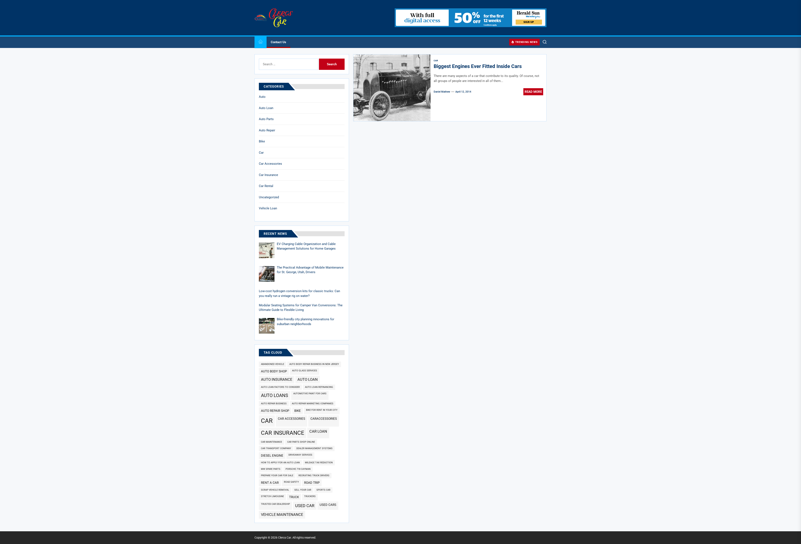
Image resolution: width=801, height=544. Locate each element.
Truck (294, 497)
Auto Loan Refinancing (319, 387)
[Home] (260, 42)
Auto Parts (266, 119)
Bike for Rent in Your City (322, 410)
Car (261, 153)
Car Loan (318, 431)
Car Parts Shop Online (301, 442)
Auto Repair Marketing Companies (312, 403)
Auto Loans (274, 395)
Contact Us (278, 42)
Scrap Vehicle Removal (275, 490)
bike (297, 411)
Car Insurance (268, 175)
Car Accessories (270, 164)
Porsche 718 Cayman (298, 469)
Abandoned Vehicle (272, 364)
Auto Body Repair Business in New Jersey (314, 364)
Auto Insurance (276, 379)
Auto (262, 97)
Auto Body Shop (274, 371)
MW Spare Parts (270, 469)
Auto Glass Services (304, 370)
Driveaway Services (300, 455)
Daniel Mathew (442, 91)
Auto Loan (266, 108)
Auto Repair (267, 130)
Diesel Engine (272, 455)
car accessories (291, 419)
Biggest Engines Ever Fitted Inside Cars (478, 66)
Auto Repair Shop (275, 411)
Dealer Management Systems (314, 448)
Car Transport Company (276, 448)
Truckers (310, 496)
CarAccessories (323, 419)
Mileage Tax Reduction (319, 462)
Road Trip (312, 483)
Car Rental (266, 186)
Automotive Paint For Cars (309, 393)
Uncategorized (269, 197)
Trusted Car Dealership (275, 504)
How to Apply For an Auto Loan (280, 462)
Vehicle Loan (268, 208)
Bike (262, 141)
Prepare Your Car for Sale (277, 475)
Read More (533, 92)
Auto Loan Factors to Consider (280, 387)
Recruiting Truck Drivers (313, 475)
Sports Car (323, 490)
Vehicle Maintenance (282, 514)
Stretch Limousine (272, 496)
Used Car (304, 505)
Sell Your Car (302, 490)
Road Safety (291, 482)
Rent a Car (270, 483)
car (267, 420)
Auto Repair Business (274, 403)
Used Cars (328, 505)
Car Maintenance (271, 442)
